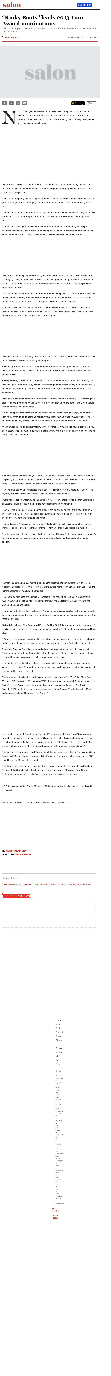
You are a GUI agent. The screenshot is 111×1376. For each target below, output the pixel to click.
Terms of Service (59, 1044)
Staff (58, 1028)
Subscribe (84, 5)
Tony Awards (84, 885)
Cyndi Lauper (41, 885)
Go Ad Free (58, 1060)
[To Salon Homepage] (12, 4)
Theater (71, 885)
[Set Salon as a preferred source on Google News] (78, 103)
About (58, 1024)
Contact (59, 1032)
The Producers (57, 885)
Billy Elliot (27, 885)
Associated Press (11, 885)
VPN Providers (55, 1210)
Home (58, 1021)
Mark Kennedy (12, 37)
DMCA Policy (55, 1217)
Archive (59, 1052)
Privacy (59, 1036)
